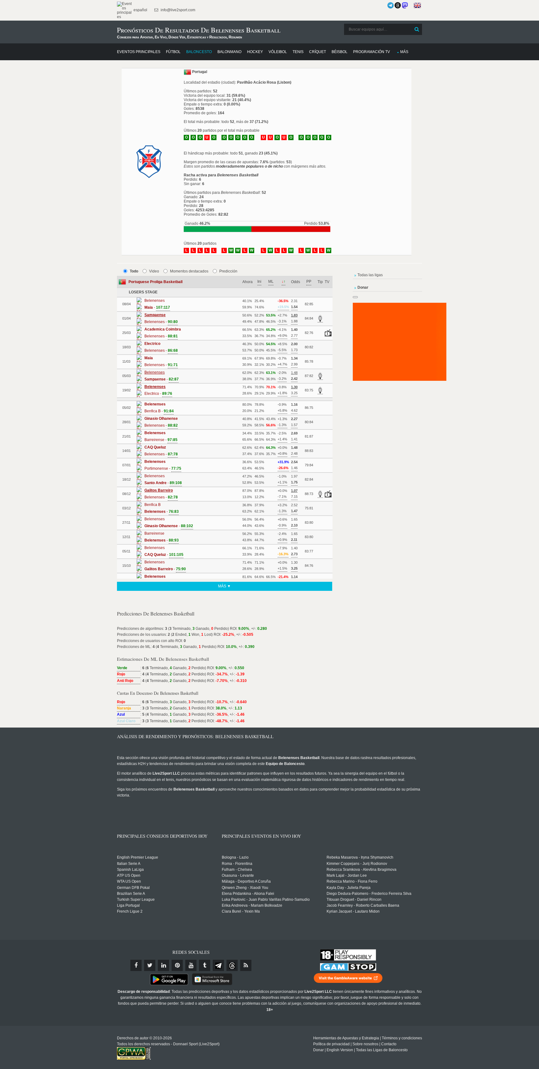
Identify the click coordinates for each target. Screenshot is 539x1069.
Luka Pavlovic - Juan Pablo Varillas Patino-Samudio (266, 899)
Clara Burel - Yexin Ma (241, 911)
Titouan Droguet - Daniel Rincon (354, 899)
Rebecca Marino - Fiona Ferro (352, 881)
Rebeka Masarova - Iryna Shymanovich (360, 857)
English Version (340, 1050)
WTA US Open (129, 881)
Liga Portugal (128, 905)
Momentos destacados (189, 271)
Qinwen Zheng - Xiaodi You (245, 887)
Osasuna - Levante (238, 875)
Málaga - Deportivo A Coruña (246, 881)
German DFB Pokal (133, 887)
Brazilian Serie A (131, 893)
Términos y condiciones (402, 1038)
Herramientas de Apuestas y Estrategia (346, 1038)
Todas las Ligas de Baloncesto (382, 1050)
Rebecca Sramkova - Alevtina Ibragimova (361, 869)
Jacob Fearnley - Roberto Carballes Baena (363, 905)
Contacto (388, 1044)
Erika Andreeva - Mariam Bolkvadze (252, 905)
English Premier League (137, 857)
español (140, 10)
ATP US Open (128, 875)
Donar (318, 1050)
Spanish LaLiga (130, 869)
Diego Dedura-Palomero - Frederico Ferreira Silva (369, 893)
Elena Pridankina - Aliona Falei (248, 893)
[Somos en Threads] (398, 5)
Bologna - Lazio (235, 857)
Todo (134, 271)
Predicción (228, 271)
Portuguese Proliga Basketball (155, 282)
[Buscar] (417, 29)
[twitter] (149, 965)
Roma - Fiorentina (237, 863)
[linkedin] (163, 965)
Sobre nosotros (365, 1044)
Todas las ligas (370, 275)
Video (154, 271)
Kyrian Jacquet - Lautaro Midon (353, 911)
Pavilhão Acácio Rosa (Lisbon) (264, 82)
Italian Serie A (128, 863)
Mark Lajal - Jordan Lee (347, 875)
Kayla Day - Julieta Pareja (349, 887)
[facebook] (136, 965)
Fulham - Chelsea (237, 869)
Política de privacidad (331, 1044)
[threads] (232, 965)
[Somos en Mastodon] (405, 5)
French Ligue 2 (130, 911)
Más (404, 52)
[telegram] (218, 965)
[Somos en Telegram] (390, 5)
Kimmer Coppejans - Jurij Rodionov (357, 863)
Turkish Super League (136, 899)
